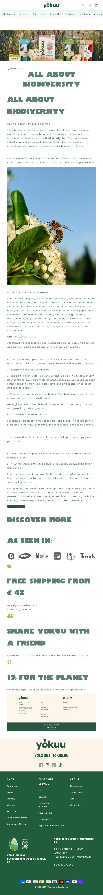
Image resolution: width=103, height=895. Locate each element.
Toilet (10, 792)
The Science (76, 786)
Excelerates (63, 887)
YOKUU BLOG (16, 68)
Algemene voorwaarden (51, 825)
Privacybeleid (45, 813)
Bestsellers (12, 786)
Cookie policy (45, 819)
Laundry (11, 798)
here (83, 655)
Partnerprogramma (17, 817)
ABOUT (74, 779)
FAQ (40, 790)
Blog (72, 798)
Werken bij (75, 805)
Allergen (11, 805)
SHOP (10, 779)
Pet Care (11, 811)
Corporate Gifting (16, 824)
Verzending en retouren (45, 805)
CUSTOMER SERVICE (45, 782)
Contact (42, 797)
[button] (6, 5)
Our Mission (76, 792)
